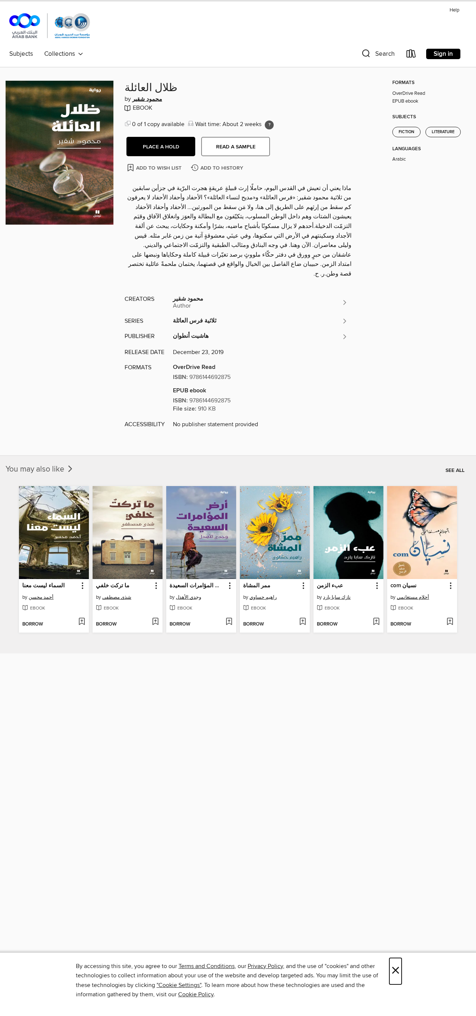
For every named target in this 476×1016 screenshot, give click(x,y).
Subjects (21, 54)
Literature (443, 132)
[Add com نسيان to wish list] (449, 622)
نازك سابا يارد (337, 597)
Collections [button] (61, 54)
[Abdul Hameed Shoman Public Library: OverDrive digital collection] (50, 26)
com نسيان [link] (403, 585)
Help (454, 10)
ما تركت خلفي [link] (112, 585)
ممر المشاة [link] (256, 585)
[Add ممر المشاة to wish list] (302, 622)
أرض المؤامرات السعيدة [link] (198, 585)
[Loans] (411, 55)
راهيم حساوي (263, 597)
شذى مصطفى (116, 597)
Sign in (443, 54)
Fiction (406, 132)
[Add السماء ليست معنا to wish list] (81, 622)
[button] (377, 55)
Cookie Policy (195, 994)
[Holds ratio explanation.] (269, 124)
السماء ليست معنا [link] (43, 585)
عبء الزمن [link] (330, 585)
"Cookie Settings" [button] (179, 985)
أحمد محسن (41, 597)
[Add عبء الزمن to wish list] (376, 622)
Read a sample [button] (235, 147)
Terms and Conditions (206, 966)
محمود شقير (147, 99)
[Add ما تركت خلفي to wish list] (155, 622)
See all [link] (455, 470)
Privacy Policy (265, 966)
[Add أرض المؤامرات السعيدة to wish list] (229, 622)
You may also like (36, 469)
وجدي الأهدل (188, 597)
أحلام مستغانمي (413, 597)
